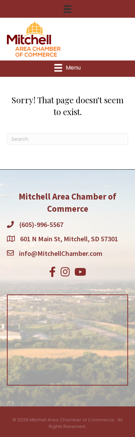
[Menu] (67, 9)
